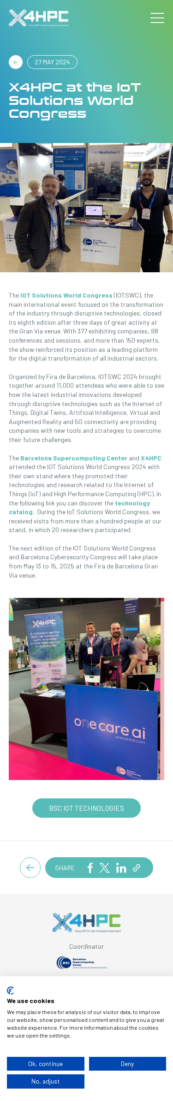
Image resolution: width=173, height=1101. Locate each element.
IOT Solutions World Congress (66, 295)
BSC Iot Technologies (86, 808)
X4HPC (151, 458)
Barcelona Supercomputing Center (73, 458)
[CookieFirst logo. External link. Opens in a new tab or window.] (10, 990)
